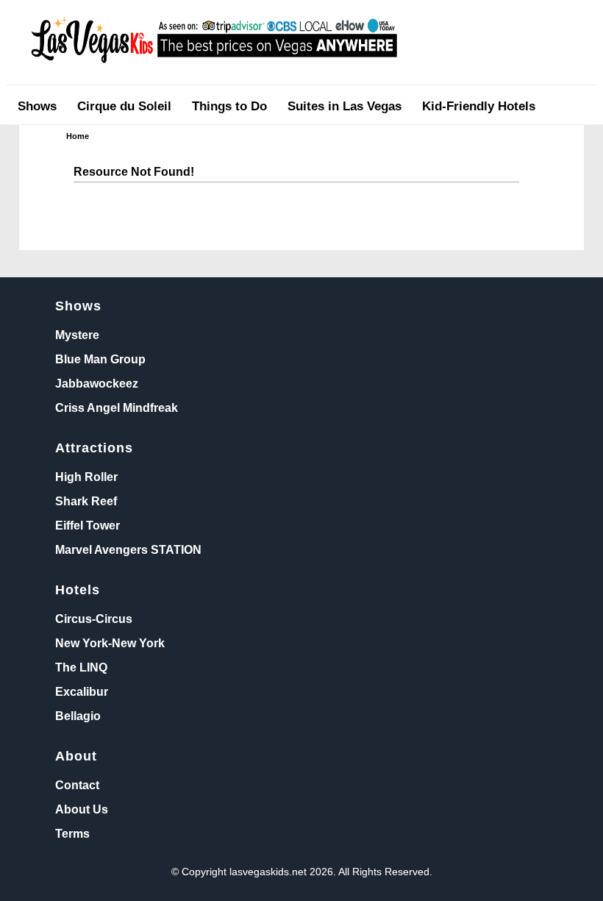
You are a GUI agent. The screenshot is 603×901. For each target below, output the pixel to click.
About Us (81, 809)
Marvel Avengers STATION (128, 549)
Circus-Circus (93, 618)
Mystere (77, 334)
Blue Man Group (100, 359)
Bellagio (78, 715)
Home (77, 136)
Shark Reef (86, 501)
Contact (77, 784)
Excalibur (81, 691)
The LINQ (81, 667)
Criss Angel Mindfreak (116, 407)
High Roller (86, 476)
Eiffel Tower (87, 525)
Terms (72, 833)
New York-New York (110, 642)
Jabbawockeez (96, 383)
